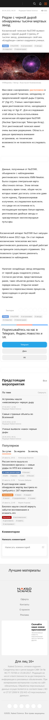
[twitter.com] (9, 706)
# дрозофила (8, 521)
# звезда (38, 46)
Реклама (24, 615)
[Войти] (45, 4)
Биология (6, 517)
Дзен (24, 351)
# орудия (27, 495)
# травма (31, 498)
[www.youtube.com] (21, 706)
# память (19, 521)
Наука (5, 46)
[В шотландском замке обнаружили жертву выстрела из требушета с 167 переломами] (43, 487)
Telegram (25, 345)
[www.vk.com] (15, 706)
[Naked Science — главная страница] (14, 3)
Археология (7, 495)
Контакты (24, 604)
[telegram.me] (33, 706)
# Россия (30, 476)
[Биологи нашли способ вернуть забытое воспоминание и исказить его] (43, 510)
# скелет (6, 498)
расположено (37, 90)
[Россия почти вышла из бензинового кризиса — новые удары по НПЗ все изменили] (43, 465)
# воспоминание (19, 517)
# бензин (26, 472)
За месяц (33, 451)
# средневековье (19, 498)
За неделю (19, 451)
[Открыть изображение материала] (24, 66)
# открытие (7, 49)
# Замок (18, 495)
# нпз (22, 476)
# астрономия (26, 46)
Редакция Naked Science (28, 11)
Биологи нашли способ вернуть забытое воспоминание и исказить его (19, 509)
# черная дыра (20, 49)
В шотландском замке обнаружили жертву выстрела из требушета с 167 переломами (19, 487)
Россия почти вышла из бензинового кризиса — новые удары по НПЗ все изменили (18, 464)
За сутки (6, 451)
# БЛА (5, 476)
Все (45, 380)
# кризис (14, 476)
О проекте (24, 610)
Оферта (25, 599)
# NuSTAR (14, 46)
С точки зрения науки (11, 472)
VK (24, 357)
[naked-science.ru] (39, 706)
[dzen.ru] (27, 706)
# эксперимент (8, 524)
